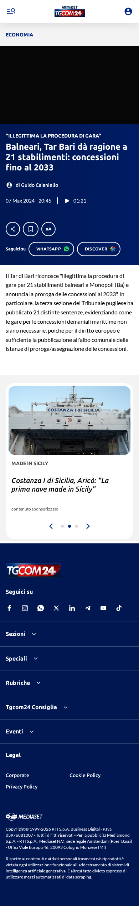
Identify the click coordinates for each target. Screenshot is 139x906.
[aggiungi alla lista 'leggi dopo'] (30, 229)
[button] (70, 11)
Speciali (16, 658)
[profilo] (128, 11)
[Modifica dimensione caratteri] (48, 229)
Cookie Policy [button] (85, 775)
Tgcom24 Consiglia (31, 707)
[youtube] (103, 608)
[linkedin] (72, 608)
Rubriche (18, 683)
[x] (56, 608)
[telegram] (87, 608)
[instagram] (25, 608)
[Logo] (70, 11)
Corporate (17, 775)
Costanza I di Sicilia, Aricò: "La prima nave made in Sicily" (60, 484)
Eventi (14, 731)
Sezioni (15, 634)
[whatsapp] (40, 608)
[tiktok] (119, 608)
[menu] (11, 11)
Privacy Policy (21, 787)
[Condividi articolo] (13, 229)
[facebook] (9, 608)
